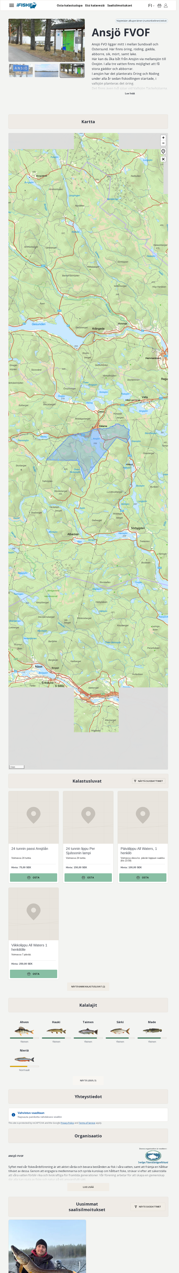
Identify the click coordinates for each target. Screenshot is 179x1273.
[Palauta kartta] (163, 151)
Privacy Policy (67, 1122)
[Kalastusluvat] (88, 781)
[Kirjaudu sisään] (166, 6)
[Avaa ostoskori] (159, 6)
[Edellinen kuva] (14, 40)
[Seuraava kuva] (78, 40)
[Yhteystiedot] (88, 1097)
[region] (46, 40)
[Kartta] (88, 122)
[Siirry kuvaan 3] (72, 70)
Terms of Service (87, 1122)
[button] (163, 138)
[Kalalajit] (88, 1005)
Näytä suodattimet (150, 781)
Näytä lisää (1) (88, 1080)
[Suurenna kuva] (46, 40)
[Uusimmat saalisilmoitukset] (88, 1207)
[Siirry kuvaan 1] (21, 70)
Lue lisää (130, 93)
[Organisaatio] (88, 1136)
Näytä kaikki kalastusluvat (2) (88, 986)
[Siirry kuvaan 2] (46, 70)
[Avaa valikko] (12, 5)
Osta (36, 877)
